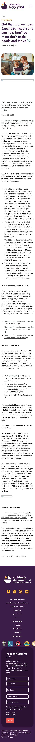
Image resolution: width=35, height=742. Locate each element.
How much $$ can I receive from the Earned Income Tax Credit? (18, 336)
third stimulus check (16, 263)
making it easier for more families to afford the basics (15, 447)
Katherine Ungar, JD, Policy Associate (16, 124)
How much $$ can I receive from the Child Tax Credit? (18, 322)
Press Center (17, 629)
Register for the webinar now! (13, 556)
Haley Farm (17, 610)
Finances (17, 625)
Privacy (10, 737)
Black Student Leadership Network (17, 603)
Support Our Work (17, 614)
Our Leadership (17, 621)
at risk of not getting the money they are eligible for (16, 516)
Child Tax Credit (14, 189)
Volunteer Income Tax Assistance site (15, 385)
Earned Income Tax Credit (18, 222)
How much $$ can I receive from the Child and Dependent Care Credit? (18, 328)
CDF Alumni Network (17, 606)
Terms (3, 737)
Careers (17, 617)
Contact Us (17, 632)
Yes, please (12, 712)
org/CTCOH (13, 376)
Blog (3, 16)
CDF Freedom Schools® (17, 599)
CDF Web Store (17, 636)
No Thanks (11, 715)
